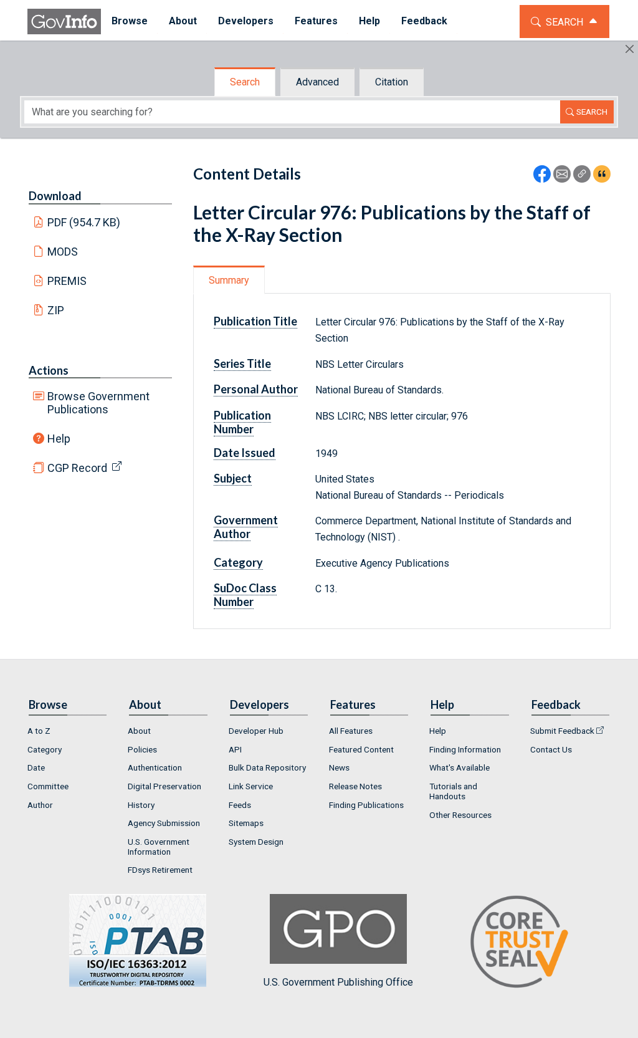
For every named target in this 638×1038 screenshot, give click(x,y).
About (139, 731)
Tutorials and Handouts (453, 791)
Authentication (155, 767)
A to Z (38, 731)
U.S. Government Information (158, 847)
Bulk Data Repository (267, 767)
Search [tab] (245, 82)
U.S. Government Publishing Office (338, 982)
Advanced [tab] (317, 82)
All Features (351, 731)
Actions (49, 370)
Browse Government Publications (98, 403)
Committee (48, 786)
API (235, 749)
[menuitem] (129, 21)
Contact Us (551, 749)
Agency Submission (164, 823)
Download (55, 196)
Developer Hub (256, 731)
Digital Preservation (164, 786)
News (339, 767)
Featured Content (361, 749)
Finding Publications (366, 805)
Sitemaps (246, 823)
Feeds (240, 805)
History (141, 805)
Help (58, 438)
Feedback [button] (424, 21)
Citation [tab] (391, 82)
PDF (84, 222)
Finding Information (465, 749)
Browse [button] (130, 21)
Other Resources (460, 815)
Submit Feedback (562, 731)
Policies (142, 749)
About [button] (183, 21)
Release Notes (355, 786)
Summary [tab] (229, 280)
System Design (256, 842)
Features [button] (316, 21)
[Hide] (629, 49)
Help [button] (369, 21)
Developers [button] (246, 21)
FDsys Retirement (160, 870)
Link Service (251, 786)
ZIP (55, 310)
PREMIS (67, 280)
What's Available (459, 767)
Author (40, 805)
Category (44, 749)
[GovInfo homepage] (64, 21)
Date (36, 767)
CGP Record (77, 467)
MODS (62, 251)
